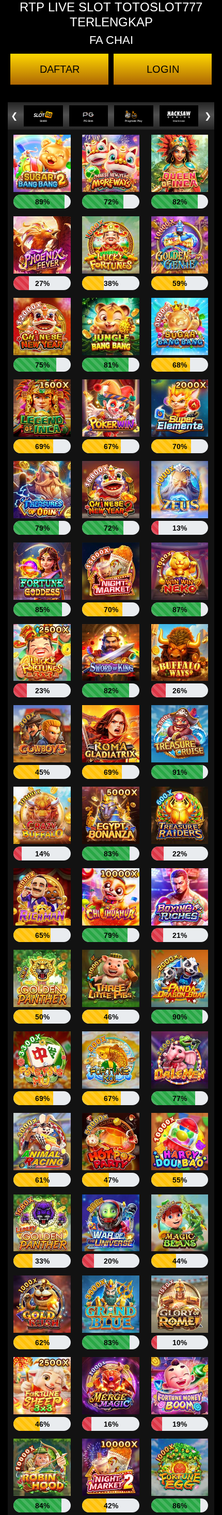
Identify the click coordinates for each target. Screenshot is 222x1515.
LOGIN (163, 69)
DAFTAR (60, 69)
